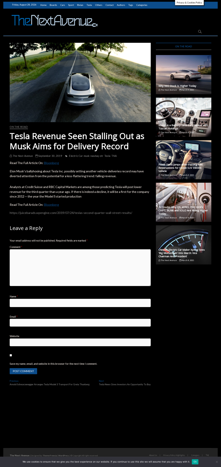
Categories (141, 5)
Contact (109, 5)
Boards (53, 5)
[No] (216, 462)
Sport (71, 5)
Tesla (89, 5)
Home (43, 5)
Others (98, 5)
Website (14, 336)
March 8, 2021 (187, 260)
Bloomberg (51, 163)
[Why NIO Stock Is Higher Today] (183, 74)
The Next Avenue (22, 155)
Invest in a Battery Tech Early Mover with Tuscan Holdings (183, 126)
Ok (195, 461)
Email (14, 316)
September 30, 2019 (50, 155)
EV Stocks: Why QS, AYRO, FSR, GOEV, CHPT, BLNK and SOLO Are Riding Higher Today (183, 210)
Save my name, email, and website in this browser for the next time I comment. (53, 363)
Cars (62, 5)
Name (14, 296)
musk (87, 155)
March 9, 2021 (187, 90)
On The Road (19, 126)
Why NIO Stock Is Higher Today (177, 85)
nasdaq (94, 155)
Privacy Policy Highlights (174, 455)
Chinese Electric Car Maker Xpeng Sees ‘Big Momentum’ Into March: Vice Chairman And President (181, 253)
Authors (121, 5)
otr (101, 155)
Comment (16, 246)
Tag (207, 455)
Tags (130, 5)
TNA (114, 155)
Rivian (80, 5)
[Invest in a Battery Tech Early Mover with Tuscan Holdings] (183, 117)
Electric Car (76, 155)
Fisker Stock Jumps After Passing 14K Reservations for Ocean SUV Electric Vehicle (180, 168)
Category (195, 455)
